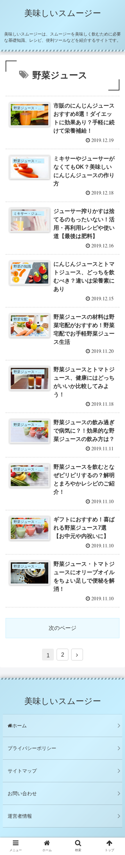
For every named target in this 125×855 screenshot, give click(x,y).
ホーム (19, 725)
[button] (112, 666)
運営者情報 (20, 816)
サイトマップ (22, 771)
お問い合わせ (22, 793)
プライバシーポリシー (32, 748)
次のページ (62, 628)
